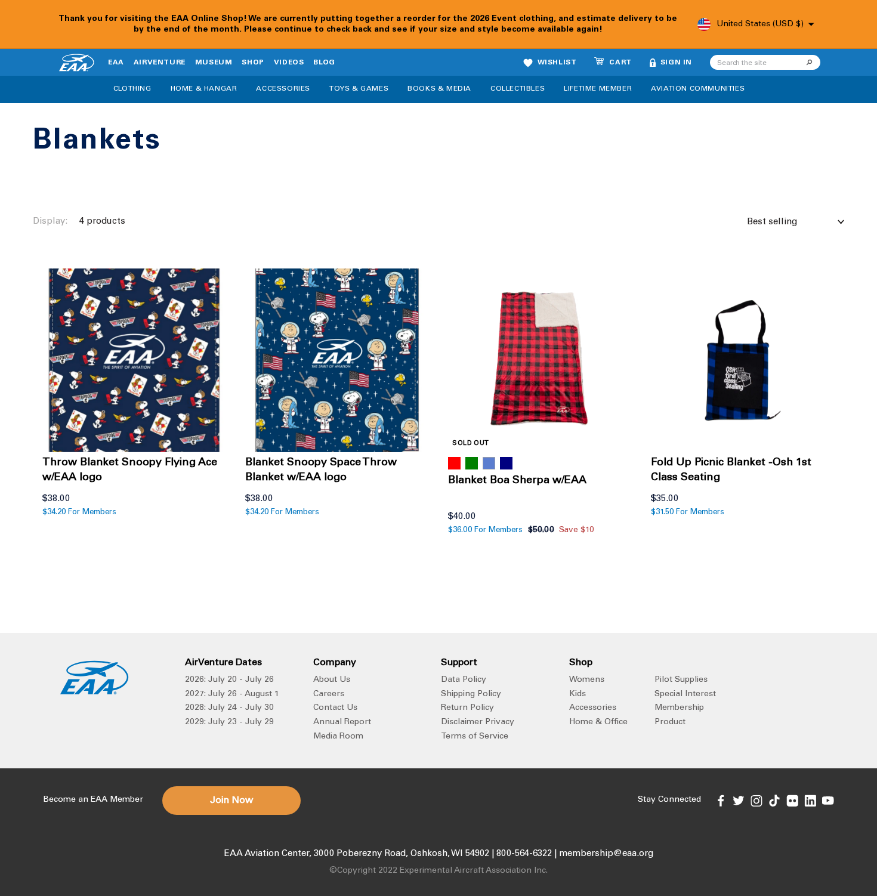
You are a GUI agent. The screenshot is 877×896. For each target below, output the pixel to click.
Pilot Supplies (681, 680)
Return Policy (467, 708)
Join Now (231, 800)
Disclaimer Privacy (477, 722)
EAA (116, 62)
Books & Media (439, 88)
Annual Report (342, 722)
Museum (214, 62)
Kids (577, 694)
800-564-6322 (524, 853)
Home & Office (598, 722)
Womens (586, 680)
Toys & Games (358, 88)
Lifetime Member (598, 88)
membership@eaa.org (606, 853)
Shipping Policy (471, 694)
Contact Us (335, 708)
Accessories (283, 88)
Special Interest (685, 694)
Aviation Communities (698, 88)
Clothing (132, 88)
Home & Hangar (204, 88)
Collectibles (517, 88)
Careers (328, 694)
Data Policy (463, 680)
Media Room (338, 737)
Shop (253, 62)
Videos (289, 62)
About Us (331, 680)
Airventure (160, 62)
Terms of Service (474, 737)
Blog (324, 62)
